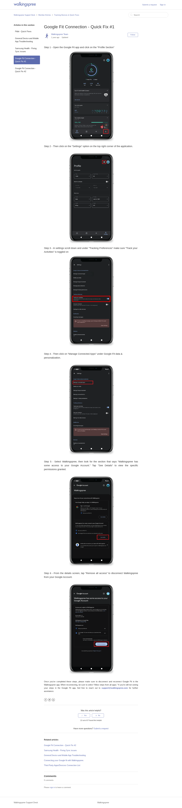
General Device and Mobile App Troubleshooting (27, 40)
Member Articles (44, 15)
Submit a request (149, 5)
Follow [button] (132, 35)
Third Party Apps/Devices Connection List (62, 765)
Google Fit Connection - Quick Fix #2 (25, 70)
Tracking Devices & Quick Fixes (66, 15)
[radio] (84, 715)
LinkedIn (53, 699)
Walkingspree (103, 802)
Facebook (45, 699)
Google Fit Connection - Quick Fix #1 (25, 60)
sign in (52, 787)
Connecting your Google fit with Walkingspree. (64, 760)
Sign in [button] (163, 5)
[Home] (25, 6)
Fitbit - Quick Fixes (23, 31)
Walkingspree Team (59, 34)
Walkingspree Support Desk (24, 15)
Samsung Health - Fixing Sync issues (26, 50)
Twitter (49, 699)
